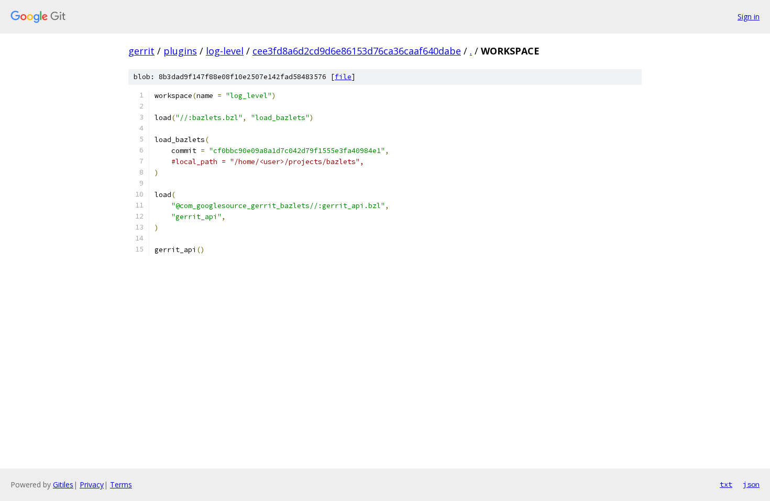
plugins (180, 51)
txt (726, 484)
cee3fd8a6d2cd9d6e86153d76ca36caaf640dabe (356, 51)
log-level (225, 51)
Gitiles (63, 484)
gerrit (141, 51)
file (343, 76)
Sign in (749, 16)
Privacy (92, 484)
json (751, 484)
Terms (121, 484)
